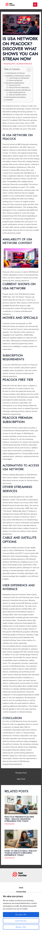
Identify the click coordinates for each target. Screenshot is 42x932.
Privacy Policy (21, 892)
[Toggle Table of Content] (27, 70)
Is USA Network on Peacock (15, 73)
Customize (21, 921)
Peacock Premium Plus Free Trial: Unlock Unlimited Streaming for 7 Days (19, 819)
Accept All (21, 915)
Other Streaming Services (17, 92)
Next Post (21, 779)
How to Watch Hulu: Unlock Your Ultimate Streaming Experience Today (21, 853)
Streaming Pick (9, 64)
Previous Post (21, 773)
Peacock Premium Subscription (19, 87)
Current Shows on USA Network (19, 78)
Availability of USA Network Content (17, 76)
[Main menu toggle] (35, 4)
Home (21, 888)
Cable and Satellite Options (17, 95)
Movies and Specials (15, 80)
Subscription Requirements (14, 83)
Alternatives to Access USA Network (17, 90)
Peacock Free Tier (14, 85)
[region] (21, 912)
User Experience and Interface (15, 97)
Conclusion (9, 100)
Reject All (21, 927)
